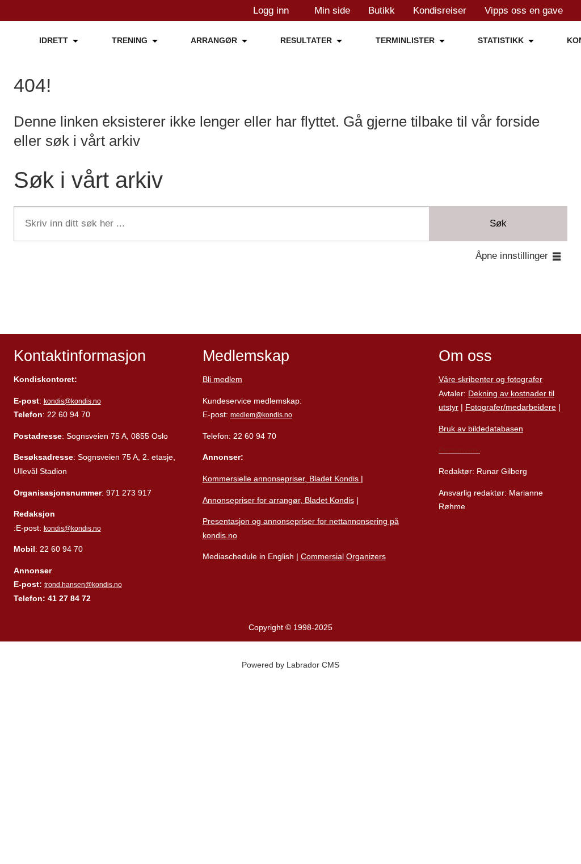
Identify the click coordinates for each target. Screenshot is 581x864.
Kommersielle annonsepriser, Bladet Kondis (282, 478)
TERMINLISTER (405, 40)
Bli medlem (222, 379)
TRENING (130, 40)
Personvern (459, 450)
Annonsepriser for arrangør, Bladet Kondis (278, 500)
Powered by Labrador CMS (290, 664)
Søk (498, 223)
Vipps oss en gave (524, 10)
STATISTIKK (501, 40)
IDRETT (53, 40)
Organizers (366, 556)
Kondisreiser (439, 10)
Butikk (381, 10)
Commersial (322, 556)
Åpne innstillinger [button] (511, 255)
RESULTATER (306, 40)
